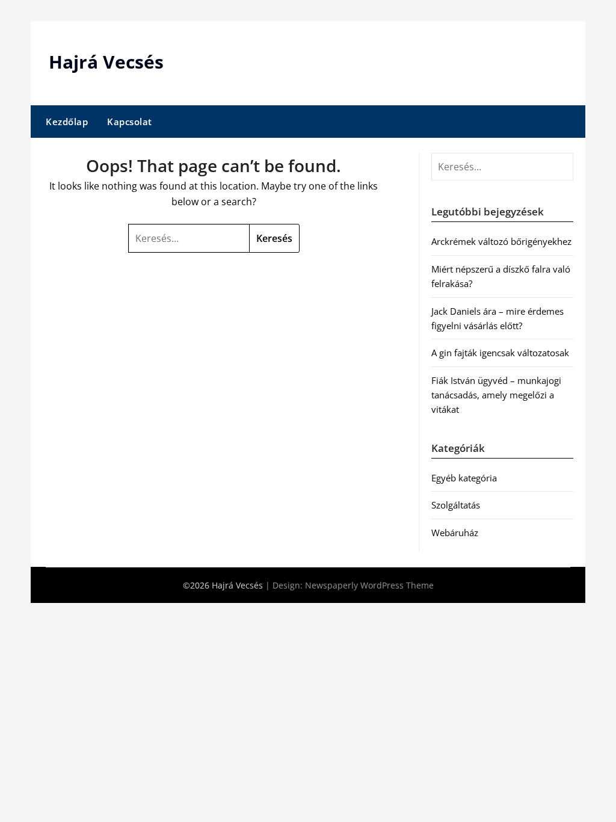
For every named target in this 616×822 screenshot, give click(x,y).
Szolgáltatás (455, 505)
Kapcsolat (129, 122)
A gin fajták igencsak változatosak (500, 353)
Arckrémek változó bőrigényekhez (501, 241)
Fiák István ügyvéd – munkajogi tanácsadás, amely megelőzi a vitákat (496, 395)
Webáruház (454, 533)
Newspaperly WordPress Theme (369, 585)
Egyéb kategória (464, 478)
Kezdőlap (67, 122)
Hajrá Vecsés (106, 61)
